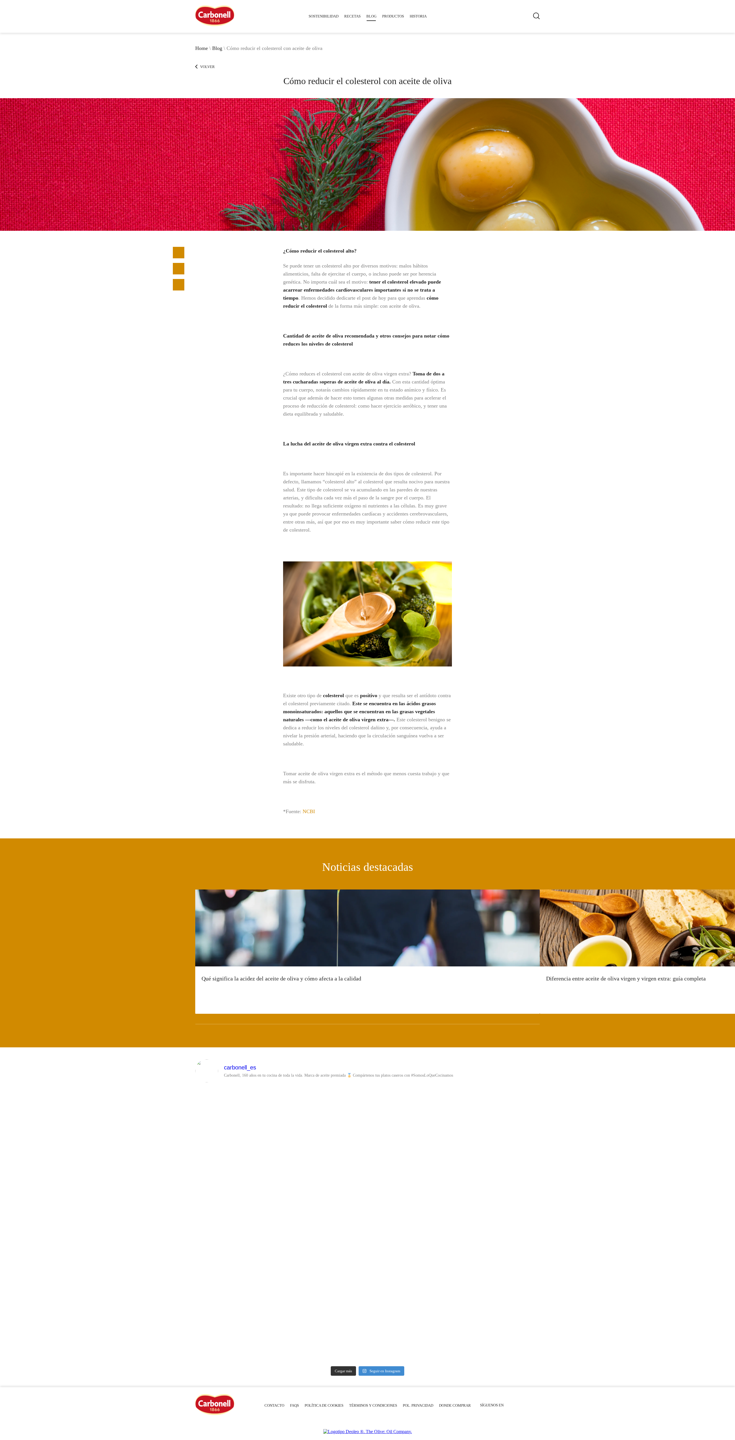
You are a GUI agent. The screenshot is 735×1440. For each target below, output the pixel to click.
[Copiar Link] (178, 268)
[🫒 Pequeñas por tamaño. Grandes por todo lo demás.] (498, 1247)
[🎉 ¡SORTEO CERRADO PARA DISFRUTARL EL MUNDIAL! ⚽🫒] (411, 1284)
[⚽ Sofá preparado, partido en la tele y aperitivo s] (324, 1232)
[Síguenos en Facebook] (520, 1405)
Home (201, 48)
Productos (393, 16)
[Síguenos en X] (528, 1405)
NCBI (309, 811)
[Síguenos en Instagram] (536, 1405)
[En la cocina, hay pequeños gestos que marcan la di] (498, 1113)
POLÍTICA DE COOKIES (324, 1405)
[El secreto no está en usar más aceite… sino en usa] (324, 1123)
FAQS (294, 1405)
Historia (418, 16)
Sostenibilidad (324, 16)
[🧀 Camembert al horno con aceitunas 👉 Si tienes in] (411, 1134)
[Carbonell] (214, 24)
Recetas (352, 16)
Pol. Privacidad (418, 1405)
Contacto (274, 1405)
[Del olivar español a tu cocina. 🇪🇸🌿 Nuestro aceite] (237, 1245)
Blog (371, 16)
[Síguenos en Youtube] (511, 1405)
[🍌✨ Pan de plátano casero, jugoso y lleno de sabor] (237, 1147)
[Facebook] (178, 252)
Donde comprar (455, 1405)
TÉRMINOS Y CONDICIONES (373, 1405)
